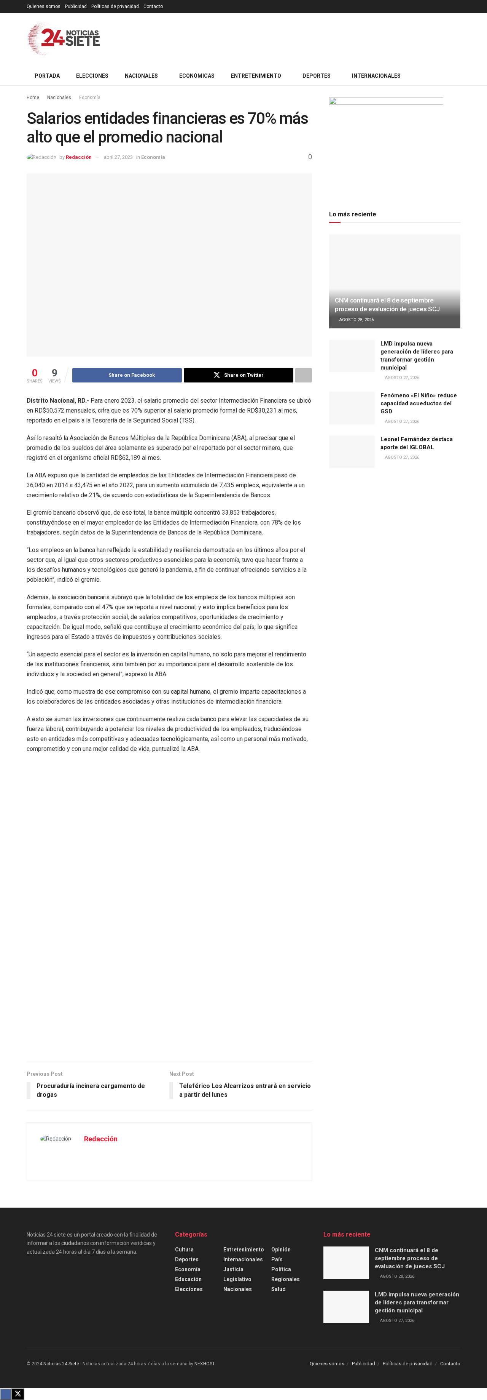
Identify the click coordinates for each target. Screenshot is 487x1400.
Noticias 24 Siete (61, 1363)
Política (281, 1269)
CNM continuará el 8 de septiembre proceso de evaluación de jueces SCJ (410, 1258)
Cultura (184, 1249)
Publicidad (76, 6)
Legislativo (237, 1279)
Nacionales (59, 97)
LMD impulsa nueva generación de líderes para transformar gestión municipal (417, 1302)
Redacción (79, 157)
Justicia (233, 1269)
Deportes (187, 1259)
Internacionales (243, 1259)
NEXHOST (204, 1363)
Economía (89, 97)
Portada (47, 76)
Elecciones (92, 76)
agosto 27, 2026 (401, 377)
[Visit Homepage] (64, 40)
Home (33, 97)
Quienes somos (43, 6)
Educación (188, 1279)
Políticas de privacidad (115, 6)
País (277, 1259)
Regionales (285, 1279)
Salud (278, 1289)
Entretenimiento (243, 1249)
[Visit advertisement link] (169, 911)
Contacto (153, 6)
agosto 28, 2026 (356, 319)
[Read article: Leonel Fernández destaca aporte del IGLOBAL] (352, 451)
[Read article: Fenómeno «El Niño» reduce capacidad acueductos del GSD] (352, 408)
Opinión (281, 1249)
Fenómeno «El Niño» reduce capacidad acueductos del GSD (418, 403)
